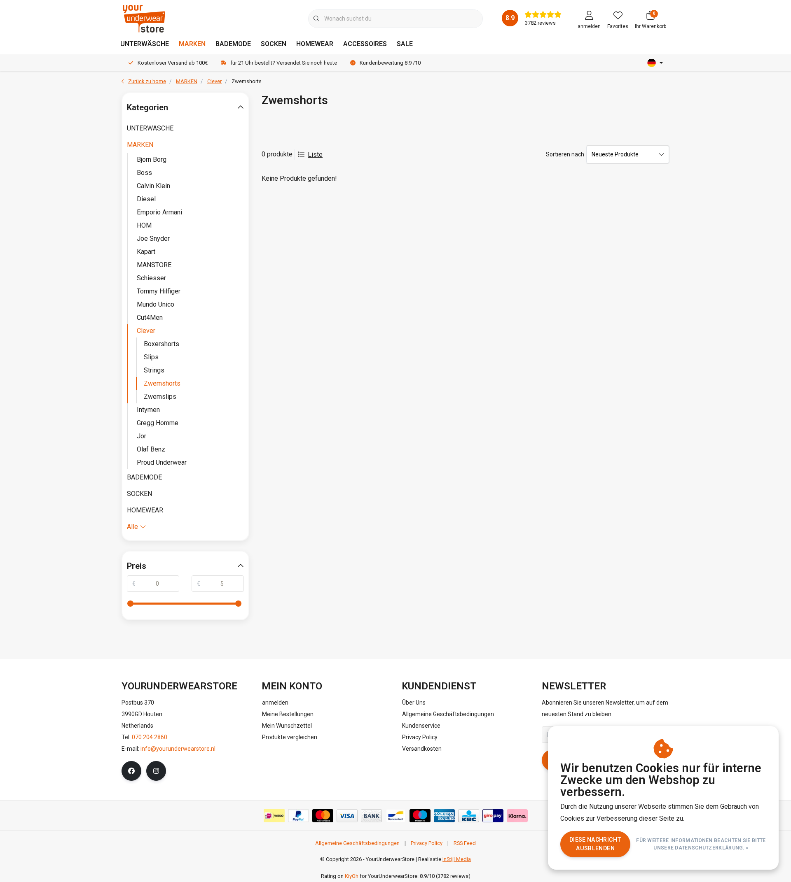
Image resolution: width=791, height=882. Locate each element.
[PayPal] (298, 815)
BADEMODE (233, 44)
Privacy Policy (426, 843)
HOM (144, 225)
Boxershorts (161, 344)
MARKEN (192, 44)
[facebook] (131, 771)
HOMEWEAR (314, 44)
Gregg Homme (157, 423)
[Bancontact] (395, 815)
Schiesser (151, 278)
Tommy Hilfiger (158, 291)
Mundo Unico (155, 304)
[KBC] (468, 815)
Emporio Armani (159, 212)
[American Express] (444, 815)
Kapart (146, 252)
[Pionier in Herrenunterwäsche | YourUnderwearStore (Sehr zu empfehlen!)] (144, 18)
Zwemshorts (162, 383)
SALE (405, 44)
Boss (144, 173)
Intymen (148, 410)
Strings (154, 370)
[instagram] (156, 771)
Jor (141, 436)
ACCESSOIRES (365, 44)
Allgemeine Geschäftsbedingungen (357, 843)
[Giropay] (492, 815)
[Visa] (347, 815)
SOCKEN (273, 44)
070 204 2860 (149, 737)
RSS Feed (465, 843)
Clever (146, 331)
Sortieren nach (565, 154)
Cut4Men (150, 317)
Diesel (146, 199)
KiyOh (351, 876)
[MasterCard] (322, 815)
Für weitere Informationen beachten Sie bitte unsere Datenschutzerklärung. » (701, 844)
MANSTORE (154, 265)
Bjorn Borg (151, 159)
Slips (151, 357)
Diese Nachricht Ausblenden (595, 844)
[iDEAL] (274, 815)
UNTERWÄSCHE (144, 44)
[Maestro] (420, 815)
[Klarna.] (517, 815)
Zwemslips (160, 396)
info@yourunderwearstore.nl (177, 748)
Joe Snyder (153, 238)
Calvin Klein (153, 186)
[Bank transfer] (371, 815)
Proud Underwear (162, 462)
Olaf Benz (151, 449)
